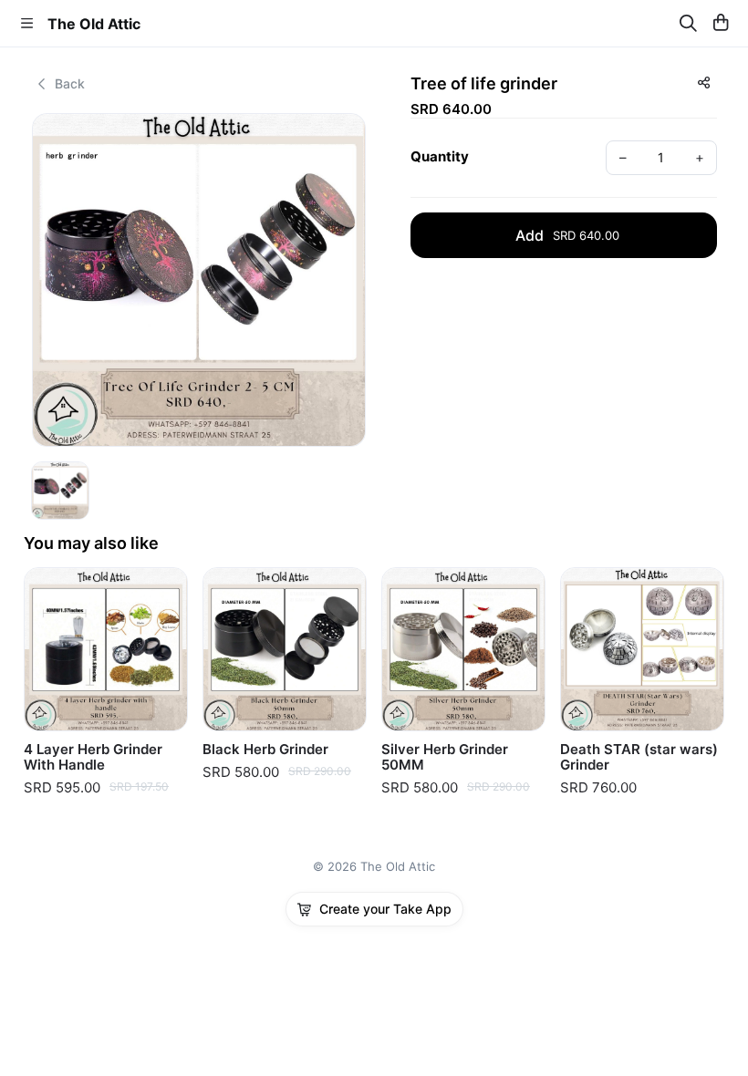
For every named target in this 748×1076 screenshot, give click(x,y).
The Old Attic (93, 24)
